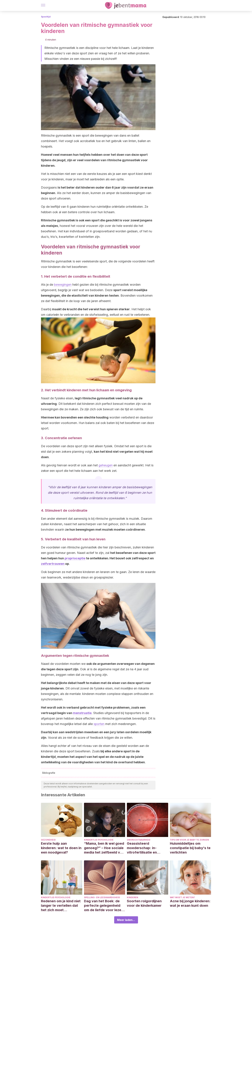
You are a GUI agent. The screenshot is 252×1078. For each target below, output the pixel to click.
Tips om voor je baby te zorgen (189, 840)
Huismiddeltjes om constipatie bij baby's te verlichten (190, 847)
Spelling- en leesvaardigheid (102, 897)
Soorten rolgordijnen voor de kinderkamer (144, 903)
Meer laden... (126, 920)
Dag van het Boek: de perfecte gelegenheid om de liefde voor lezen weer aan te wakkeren (103, 905)
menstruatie (82, 713)
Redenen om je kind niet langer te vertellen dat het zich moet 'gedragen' (61, 905)
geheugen (106, 465)
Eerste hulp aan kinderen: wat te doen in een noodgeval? (61, 847)
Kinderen (132, 897)
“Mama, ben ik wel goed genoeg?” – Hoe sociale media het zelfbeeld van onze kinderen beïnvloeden (104, 848)
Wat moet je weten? (182, 897)
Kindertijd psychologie (98, 840)
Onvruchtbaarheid (138, 840)
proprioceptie (75, 558)
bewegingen (62, 284)
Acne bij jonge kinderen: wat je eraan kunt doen (190, 903)
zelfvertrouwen (52, 563)
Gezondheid (48, 840)
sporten (99, 724)
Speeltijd (46, 16)
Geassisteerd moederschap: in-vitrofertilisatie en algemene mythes (142, 848)
